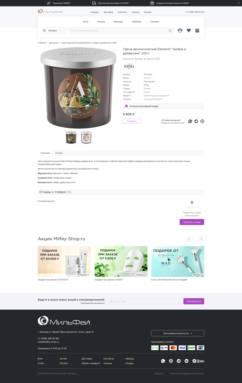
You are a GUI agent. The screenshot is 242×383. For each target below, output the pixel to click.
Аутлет (63, 358)
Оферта (159, 373)
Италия (147, 88)
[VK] (186, 361)
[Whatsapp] (190, 121)
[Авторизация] (180, 30)
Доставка (108, 12)
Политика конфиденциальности (187, 373)
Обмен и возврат (91, 363)
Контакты (122, 12)
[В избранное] (115, 51)
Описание (45, 153)
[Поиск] (170, 30)
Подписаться (194, 301)
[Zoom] (114, 124)
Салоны (147, 12)
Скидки (129, 363)
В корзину (132, 121)
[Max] (171, 361)
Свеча (147, 92)
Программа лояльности (176, 333)
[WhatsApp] (163, 361)
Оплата (135, 12)
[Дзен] (198, 361)
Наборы (130, 358)
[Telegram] (196, 121)
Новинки (95, 12)
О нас (41, 363)
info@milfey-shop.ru (48, 341)
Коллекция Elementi (153, 99)
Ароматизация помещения (156, 95)
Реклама (84, 275)
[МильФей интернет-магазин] (50, 10)
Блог (40, 358)
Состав (58, 153)
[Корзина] (197, 30)
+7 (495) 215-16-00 (194, 12)
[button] (77, 126)
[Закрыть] (239, 3)
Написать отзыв (192, 222)
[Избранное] (189, 30)
